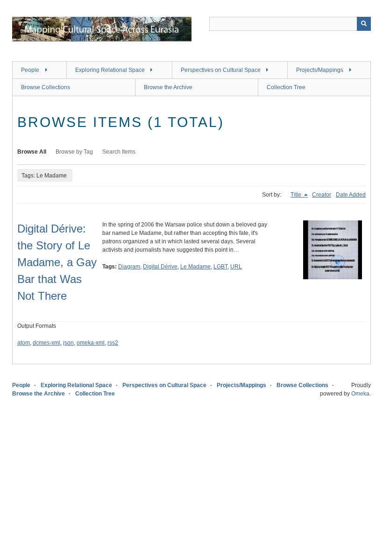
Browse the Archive (168, 87)
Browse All (31, 151)
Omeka (360, 393)
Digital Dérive (160, 266)
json (68, 342)
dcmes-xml (46, 342)
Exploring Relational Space (110, 70)
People (30, 70)
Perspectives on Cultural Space (221, 70)
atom (23, 342)
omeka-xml (91, 342)
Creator (321, 194)
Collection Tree (286, 87)
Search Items (118, 151)
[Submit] (364, 24)
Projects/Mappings (319, 70)
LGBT (220, 266)
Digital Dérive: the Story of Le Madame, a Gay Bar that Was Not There (57, 262)
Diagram (129, 266)
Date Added (351, 194)
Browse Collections (45, 87)
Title (297, 194)
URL (236, 266)
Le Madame (195, 266)
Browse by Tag (74, 151)
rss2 (112, 342)
